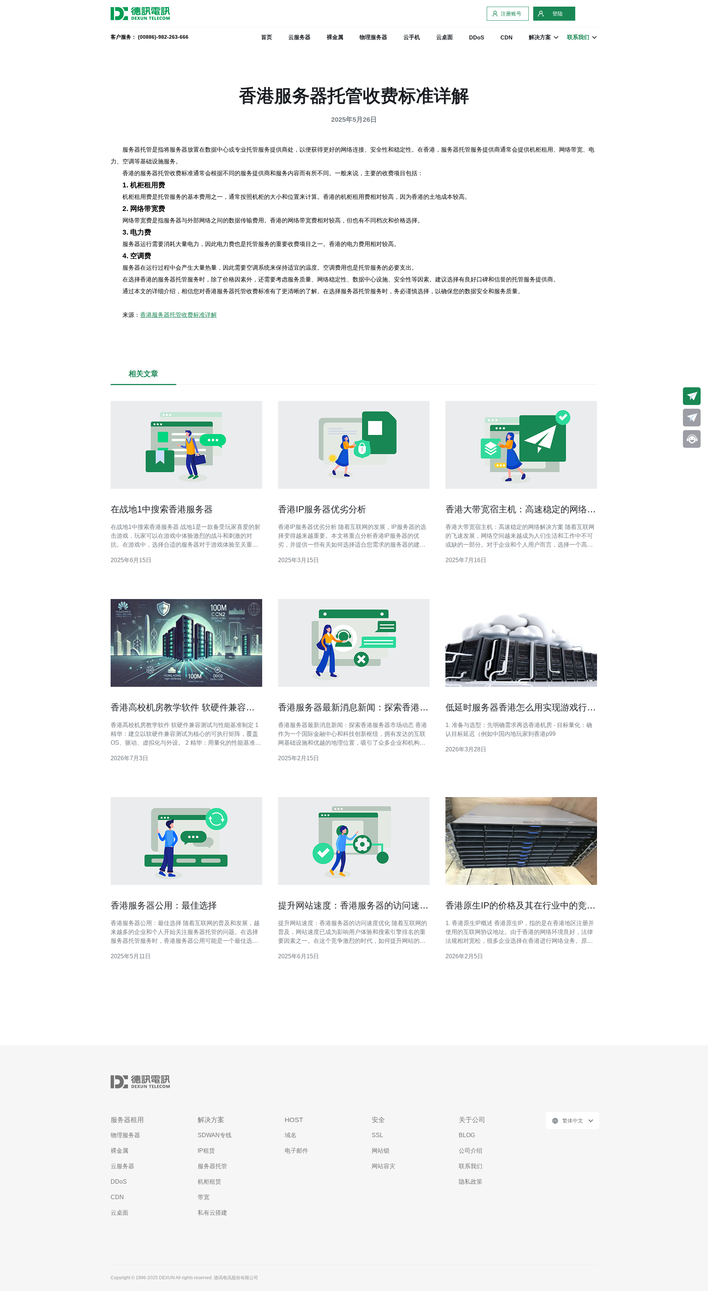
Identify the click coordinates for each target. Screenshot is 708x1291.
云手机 (411, 37)
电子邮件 (296, 1151)
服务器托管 (212, 1166)
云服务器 (299, 37)
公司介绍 (470, 1151)
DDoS (476, 37)
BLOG (467, 1135)
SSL (377, 1135)
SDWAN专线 (215, 1135)
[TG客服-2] (692, 417)
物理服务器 (373, 37)
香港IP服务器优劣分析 (322, 509)
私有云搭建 (212, 1212)
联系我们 (470, 1166)
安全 (378, 1120)
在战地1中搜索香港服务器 (162, 509)
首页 (266, 37)
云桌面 (444, 37)
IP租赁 (206, 1151)
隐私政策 (470, 1181)
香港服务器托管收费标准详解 (178, 315)
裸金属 (335, 37)
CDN (506, 37)
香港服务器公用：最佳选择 (164, 905)
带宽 (203, 1197)
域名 (290, 1135)
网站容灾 (383, 1166)
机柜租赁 (209, 1181)
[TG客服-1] (692, 396)
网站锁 (380, 1151)
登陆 (557, 14)
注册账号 (511, 14)
